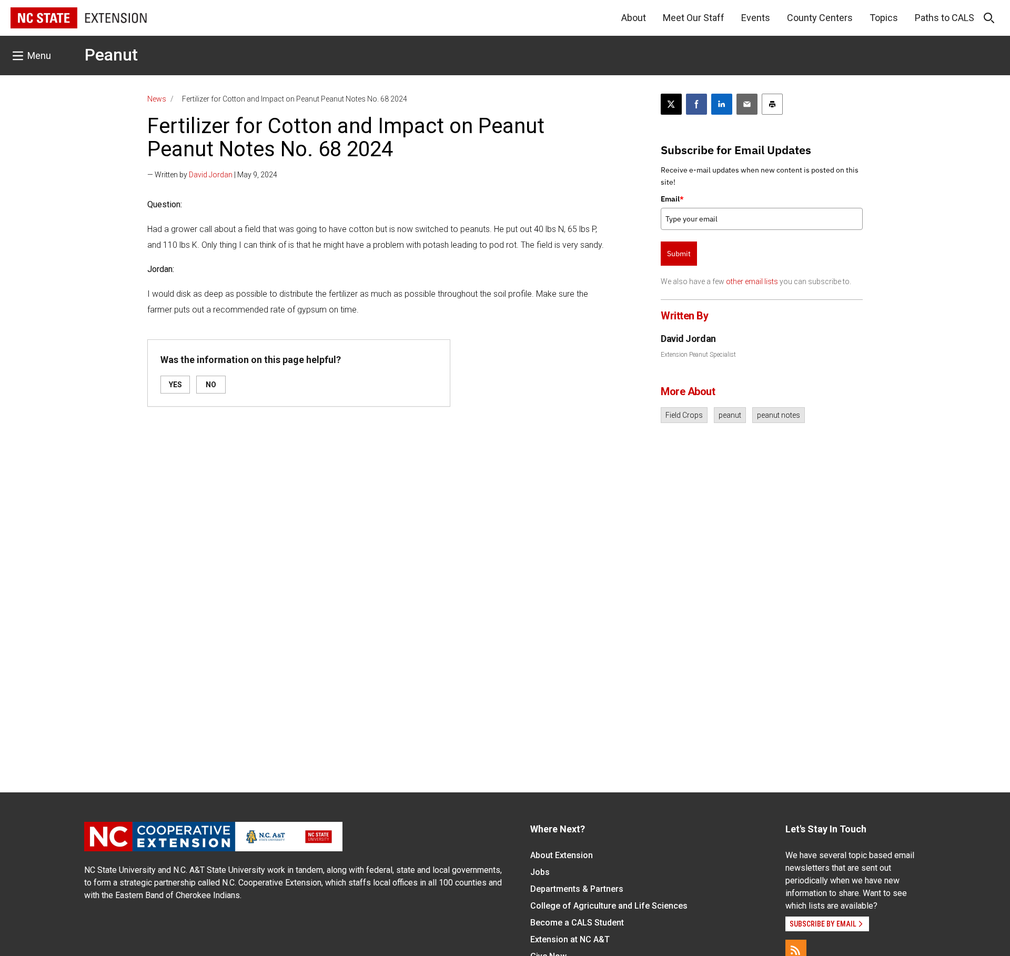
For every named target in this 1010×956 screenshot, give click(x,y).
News (156, 99)
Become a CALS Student (577, 923)
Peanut (111, 55)
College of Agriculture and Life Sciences (609, 906)
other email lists (752, 281)
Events (755, 17)
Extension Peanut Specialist (698, 354)
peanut (730, 415)
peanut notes (778, 415)
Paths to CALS (944, 17)
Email (672, 199)
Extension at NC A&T (570, 939)
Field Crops (684, 415)
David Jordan (211, 174)
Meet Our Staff (693, 17)
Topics (884, 17)
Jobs (540, 872)
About (633, 17)
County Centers (820, 17)
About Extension (561, 855)
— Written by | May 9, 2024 (212, 174)
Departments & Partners (576, 889)
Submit (679, 253)
